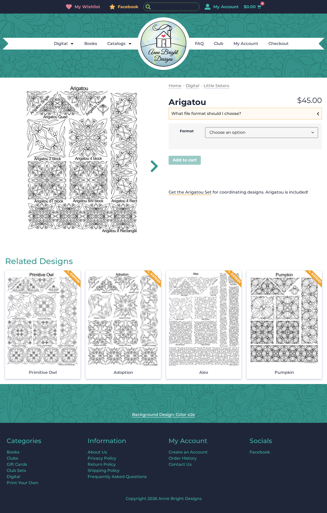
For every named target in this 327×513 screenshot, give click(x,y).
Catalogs (116, 43)
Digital (60, 43)
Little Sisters (216, 85)
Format (187, 131)
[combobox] (171, 7)
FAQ (199, 43)
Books (90, 43)
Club (218, 43)
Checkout (278, 43)
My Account (245, 43)
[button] (151, 166)
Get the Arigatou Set (190, 192)
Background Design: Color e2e (163, 414)
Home (175, 85)
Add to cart (185, 160)
